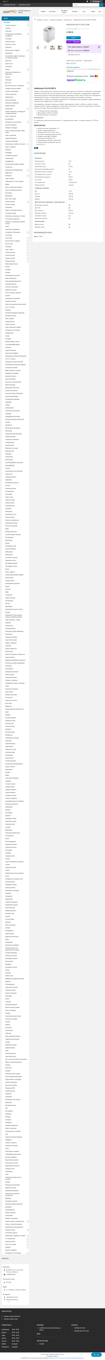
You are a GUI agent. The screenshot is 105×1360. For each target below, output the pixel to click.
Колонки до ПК (9, 723)
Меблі (7, 592)
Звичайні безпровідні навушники (14, 313)
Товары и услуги (42, 20)
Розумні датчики (10, 324)
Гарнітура (8, 1002)
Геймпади (8, 1033)
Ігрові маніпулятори (11, 640)
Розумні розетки (10, 657)
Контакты (75, 11)
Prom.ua (61, 1354)
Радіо (6, 1050)
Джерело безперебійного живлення (15, 660)
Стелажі (7, 864)
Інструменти (8, 595)
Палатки (7, 485)
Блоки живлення (10, 908)
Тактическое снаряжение (12, 229)
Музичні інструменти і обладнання (15, 654)
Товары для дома (10, 1241)
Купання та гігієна (10, 44)
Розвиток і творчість (11, 1143)
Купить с (70, 42)
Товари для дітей (10, 258)
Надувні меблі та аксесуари (13, 1079)
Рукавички (8, 47)
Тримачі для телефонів (11, 353)
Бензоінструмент (10, 1210)
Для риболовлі (9, 119)
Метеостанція (9, 651)
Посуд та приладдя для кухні (13, 210)
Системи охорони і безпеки (13, 534)
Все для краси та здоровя (12, 241)
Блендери (8, 339)
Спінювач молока (10, 784)
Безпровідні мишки (10, 818)
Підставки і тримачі (11, 290)
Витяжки (7, 272)
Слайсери (8, 853)
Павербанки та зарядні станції (14, 879)
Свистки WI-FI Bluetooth (11, 778)
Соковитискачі (9, 158)
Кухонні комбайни (10, 379)
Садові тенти (9, 474)
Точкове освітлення (10, 488)
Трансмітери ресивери (11, 396)
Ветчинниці (8, 176)
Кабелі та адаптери (10, 1128)
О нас (84, 11)
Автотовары (8, 193)
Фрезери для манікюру (11, 373)
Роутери (7, 1042)
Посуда (7, 69)
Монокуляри (8, 511)
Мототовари (8, 431)
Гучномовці (8, 66)
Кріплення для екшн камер (13, 1016)
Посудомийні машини (11, 905)
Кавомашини (9, 755)
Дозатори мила (9, 451)
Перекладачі (9, 1171)
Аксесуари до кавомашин (12, 1185)
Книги (7, 1148)
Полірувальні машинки (12, 439)
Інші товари (8, 235)
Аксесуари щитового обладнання (14, 419)
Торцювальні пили (10, 560)
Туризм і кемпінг (10, 767)
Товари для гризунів (11, 956)
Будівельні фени (10, 1048)
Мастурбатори (9, 537)
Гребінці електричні (10, 790)
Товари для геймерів (11, 637)
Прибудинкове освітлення (12, 416)
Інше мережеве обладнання (13, 281)
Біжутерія (8, 623)
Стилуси (7, 468)
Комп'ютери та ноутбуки (12, 1151)
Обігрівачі (8, 310)
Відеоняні (8, 981)
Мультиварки (9, 961)
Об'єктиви (8, 893)
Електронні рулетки (10, 284)
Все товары (52, 11)
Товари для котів (10, 856)
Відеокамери (9, 899)
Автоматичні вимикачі (11, 689)
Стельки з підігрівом (11, 798)
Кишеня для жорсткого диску (13, 434)
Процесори (8, 1114)
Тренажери (8, 996)
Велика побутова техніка (12, 342)
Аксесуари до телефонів (12, 945)
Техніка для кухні (10, 255)
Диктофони (8, 1207)
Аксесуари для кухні (11, 531)
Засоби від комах (10, 1091)
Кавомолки (8, 666)
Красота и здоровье (11, 125)
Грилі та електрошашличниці (13, 190)
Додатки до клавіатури (11, 936)
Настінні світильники (11, 526)
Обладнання (8, 634)
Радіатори (8, 646)
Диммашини (9, 555)
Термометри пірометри (11, 1190)
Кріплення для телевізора (12, 428)
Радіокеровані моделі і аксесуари (15, 683)
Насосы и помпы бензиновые (13, 1224)
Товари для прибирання (12, 103)
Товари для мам (10, 321)
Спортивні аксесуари (11, 902)
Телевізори (8, 80)
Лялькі (7, 226)
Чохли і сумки (9, 497)
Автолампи (8, 1028)
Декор (7, 939)
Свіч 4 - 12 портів (10, 307)
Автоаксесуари (9, 491)
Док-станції (8, 703)
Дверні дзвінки (9, 934)
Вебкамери (8, 1102)
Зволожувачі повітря (11, 1201)
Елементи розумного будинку (13, 1137)
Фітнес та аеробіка (10, 1010)
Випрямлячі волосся (11, 844)
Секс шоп (7, 589)
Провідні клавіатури (11, 695)
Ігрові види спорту (10, 1056)
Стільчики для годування (12, 219)
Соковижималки (10, 506)
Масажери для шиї (10, 546)
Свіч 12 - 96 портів (10, 359)
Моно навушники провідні (12, 1036)
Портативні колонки (11, 677)
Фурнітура (8, 1198)
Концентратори (9, 445)
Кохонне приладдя (10, 100)
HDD (6, 1108)
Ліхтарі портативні (10, 1053)
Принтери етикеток (10, 867)
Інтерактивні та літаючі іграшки (14, 181)
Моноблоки (8, 1122)
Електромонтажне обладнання (14, 764)
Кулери (7, 543)
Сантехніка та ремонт (11, 557)
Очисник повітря (10, 517)
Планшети (8, 1120)
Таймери (7, 1065)
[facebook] (35, 148)
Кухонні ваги (9, 64)
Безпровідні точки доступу (12, 1099)
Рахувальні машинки (11, 390)
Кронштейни (8, 769)
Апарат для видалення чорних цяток (15, 304)
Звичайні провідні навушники (13, 1204)
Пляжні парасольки (11, 94)
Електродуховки (9, 442)
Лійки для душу (9, 674)
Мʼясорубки (8, 153)
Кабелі (7, 775)
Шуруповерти (9, 746)
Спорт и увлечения (10, 135)
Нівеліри (7, 810)
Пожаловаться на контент (56, 1358)
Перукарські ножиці (11, 885)
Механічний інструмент (12, 1160)
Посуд (7, 686)
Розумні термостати (11, 649)
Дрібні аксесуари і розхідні (13, 370)
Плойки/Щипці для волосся (13, 1154)
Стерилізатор (9, 457)
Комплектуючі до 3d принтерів (14, 471)
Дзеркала (8, 815)
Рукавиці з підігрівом (11, 680)
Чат (98, 1355)
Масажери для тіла (10, 514)
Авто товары (8, 238)
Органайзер (8, 494)
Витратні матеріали (11, 993)
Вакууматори (9, 626)
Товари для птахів (10, 990)
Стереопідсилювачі (10, 477)
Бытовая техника (10, 202)
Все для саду (9, 244)
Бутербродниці (9, 161)
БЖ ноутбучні (9, 1111)
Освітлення (8, 1068)
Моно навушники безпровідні (13, 1076)
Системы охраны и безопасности (14, 1221)
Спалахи (7, 1022)
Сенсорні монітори (10, 301)
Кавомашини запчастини (12, 275)
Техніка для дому (10, 252)
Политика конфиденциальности (74, 1358)
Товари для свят (9, 1169)
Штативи (7, 1013)
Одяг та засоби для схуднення (13, 187)
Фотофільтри (9, 735)
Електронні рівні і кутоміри (13, 1131)
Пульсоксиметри (10, 882)
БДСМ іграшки (9, 578)
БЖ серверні (9, 813)
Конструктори (9, 601)
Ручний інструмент (10, 718)
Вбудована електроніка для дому (14, 979)
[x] (37, 148)
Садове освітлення (10, 350)
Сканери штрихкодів (11, 953)
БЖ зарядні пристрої (11, 563)
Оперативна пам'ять (11, 700)
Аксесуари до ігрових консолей (14, 362)
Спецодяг (8, 270)
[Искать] (101, 5)
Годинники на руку (10, 821)
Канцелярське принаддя (12, 399)
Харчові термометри (11, 1082)
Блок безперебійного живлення (14, 462)
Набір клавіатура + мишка (12, 620)
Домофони (8, 964)
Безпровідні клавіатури (12, 738)
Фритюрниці (8, 196)
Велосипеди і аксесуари (12, 890)
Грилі (6, 1174)
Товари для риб (9, 503)
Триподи (7, 772)
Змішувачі (8, 729)
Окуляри (7, 612)
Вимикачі (8, 922)
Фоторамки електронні (11, 804)
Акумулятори (9, 109)
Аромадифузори (10, 465)
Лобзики (7, 1025)
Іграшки (7, 916)
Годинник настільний (11, 987)
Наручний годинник (11, 138)
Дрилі (7, 712)
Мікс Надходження (10, 841)
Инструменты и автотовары (13, 122)
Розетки (7, 870)
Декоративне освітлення (12, 388)
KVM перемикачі (10, 984)
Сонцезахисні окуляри (11, 141)
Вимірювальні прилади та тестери (15, 216)
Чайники (7, 28)
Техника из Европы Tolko (11, 1319)
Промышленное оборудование (14, 170)
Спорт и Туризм (9, 178)
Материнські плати (10, 316)
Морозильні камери (11, 1045)
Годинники (8, 741)
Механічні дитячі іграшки (12, 1007)
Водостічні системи (10, 1188)
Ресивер (7, 928)
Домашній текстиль (10, 376)
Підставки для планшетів (12, 411)
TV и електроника (10, 1238)
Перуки (7, 586)
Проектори (8, 1094)
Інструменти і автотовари (12, 330)
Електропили (9, 942)
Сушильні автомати (10, 847)
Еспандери (8, 39)
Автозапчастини (9, 726)
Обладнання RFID (10, 1088)
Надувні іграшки (10, 500)
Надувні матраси (10, 598)
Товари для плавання (11, 1145)
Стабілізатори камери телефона (14, 575)
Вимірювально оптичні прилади (14, 873)
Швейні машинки (10, 106)
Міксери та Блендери (11, 128)
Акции (93, 11)
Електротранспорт (10, 628)
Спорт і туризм (9, 249)
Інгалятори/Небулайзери (12, 344)
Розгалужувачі (9, 836)
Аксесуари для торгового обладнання (15, 356)
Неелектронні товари (11, 523)
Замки (7, 876)
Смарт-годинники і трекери (13, 327)
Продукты (8, 1247)
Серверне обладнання (11, 1125)
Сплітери (7, 827)
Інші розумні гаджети (11, 367)
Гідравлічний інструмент (12, 1039)
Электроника (9, 1215)
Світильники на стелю (11, 1163)
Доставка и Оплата (64, 11)
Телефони (8, 781)
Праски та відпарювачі (12, 91)
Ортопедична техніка (11, 967)
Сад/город (8, 414)
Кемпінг (7, 267)
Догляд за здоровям (11, 1157)
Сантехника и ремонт (11, 155)
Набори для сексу (10, 721)
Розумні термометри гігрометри (14, 862)
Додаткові (8, 61)
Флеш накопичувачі (11, 278)
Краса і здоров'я (10, 572)
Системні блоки (9, 919)
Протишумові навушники (12, 583)
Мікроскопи (8, 480)
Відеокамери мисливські (12, 1166)
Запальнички (9, 1030)
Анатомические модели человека (14, 164)
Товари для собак (10, 887)
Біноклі (7, 999)
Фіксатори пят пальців (11, 448)
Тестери (7, 859)
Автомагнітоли (9, 758)
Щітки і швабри (9, 318)
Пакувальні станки (10, 749)
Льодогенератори (10, 743)
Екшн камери (9, 692)
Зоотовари (8, 247)
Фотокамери (8, 540)
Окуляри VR (8, 425)
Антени (7, 838)
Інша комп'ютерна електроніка (14, 393)
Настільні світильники (11, 287)
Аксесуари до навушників (12, 298)
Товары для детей (10, 1213)
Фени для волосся (10, 925)
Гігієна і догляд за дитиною (13, 293)
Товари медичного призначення (14, 709)
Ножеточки (8, 31)
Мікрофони (8, 1140)
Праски (7, 336)
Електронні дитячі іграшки (12, 1074)
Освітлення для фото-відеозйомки (15, 663)
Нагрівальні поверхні (11, 1019)
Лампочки (8, 347)
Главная (43, 11)
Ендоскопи (8, 454)
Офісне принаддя (10, 385)
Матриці (7, 1182)
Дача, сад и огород (10, 199)
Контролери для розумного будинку (15, 365)
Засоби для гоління (10, 795)
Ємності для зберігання (12, 520)
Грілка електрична (10, 549)
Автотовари (8, 850)
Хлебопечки (68, 20)
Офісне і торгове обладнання (13, 1062)
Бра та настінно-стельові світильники (16, 1059)
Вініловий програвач (11, 1004)
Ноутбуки (7, 1071)
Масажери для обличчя (11, 483)
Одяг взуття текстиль (11, 1085)
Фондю (7, 184)
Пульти (7, 569)
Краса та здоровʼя (10, 147)
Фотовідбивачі (9, 931)
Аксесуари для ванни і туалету (14, 609)
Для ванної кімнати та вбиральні (14, 85)
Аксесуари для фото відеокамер (14, 631)
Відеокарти (8, 706)
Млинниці (8, 150)
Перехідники (9, 807)
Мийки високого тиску (11, 264)
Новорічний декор (10, 437)
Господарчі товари (10, 213)
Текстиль (7, 77)
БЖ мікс (7, 603)
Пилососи (8, 973)
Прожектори (8, 606)
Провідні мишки (9, 787)
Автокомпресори (10, 732)
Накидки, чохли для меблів (13, 88)
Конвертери (8, 896)
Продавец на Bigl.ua (52, 1356)
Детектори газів (9, 913)
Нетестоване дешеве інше (12, 833)
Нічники (7, 422)
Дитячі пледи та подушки (12, 50)
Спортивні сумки (10, 41)
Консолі (7, 970)
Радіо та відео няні (10, 116)
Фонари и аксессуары (11, 1218)
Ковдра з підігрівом (11, 643)
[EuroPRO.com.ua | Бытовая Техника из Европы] (9, 11)
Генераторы (8, 207)
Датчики (7, 295)
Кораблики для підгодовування (14, 1227)
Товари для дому (10, 261)
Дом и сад (8, 83)
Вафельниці (8, 173)
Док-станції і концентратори (13, 382)
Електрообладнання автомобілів (14, 801)
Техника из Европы (55, 20)
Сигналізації (9, 697)
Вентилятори (9, 460)
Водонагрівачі (9, 97)
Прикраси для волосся (11, 672)
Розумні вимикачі (10, 792)
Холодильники (9, 333)
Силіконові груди (10, 752)
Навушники (8, 1097)
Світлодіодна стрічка (11, 566)
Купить (73, 38)
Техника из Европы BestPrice (12, 1316)
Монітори (7, 1117)
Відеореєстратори (10, 910)
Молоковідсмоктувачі (11, 958)
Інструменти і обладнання (12, 232)
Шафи (7, 529)
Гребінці (7, 405)
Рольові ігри (8, 167)
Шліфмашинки (9, 408)
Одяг (6, 1134)
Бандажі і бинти (9, 581)
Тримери (7, 715)
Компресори (8, 53)
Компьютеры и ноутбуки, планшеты (15, 144)
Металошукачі (9, 669)
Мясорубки (8, 402)
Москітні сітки (9, 976)
